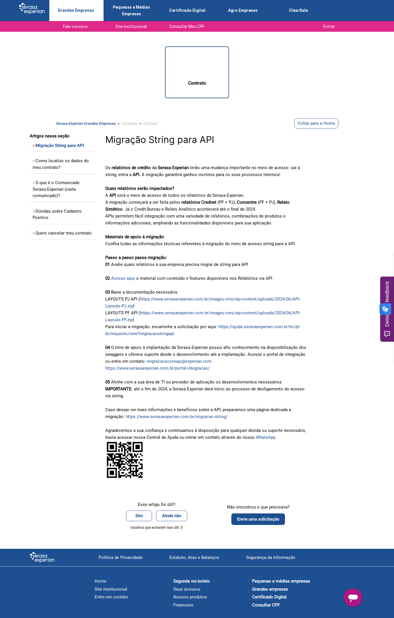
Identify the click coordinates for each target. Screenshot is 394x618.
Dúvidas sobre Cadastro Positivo (57, 214)
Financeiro (183, 605)
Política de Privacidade (120, 557)
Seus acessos (186, 589)
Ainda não (171, 515)
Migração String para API (58, 145)
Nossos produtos (190, 597)
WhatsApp (265, 437)
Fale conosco (75, 26)
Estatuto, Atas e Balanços (194, 557)
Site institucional (131, 26)
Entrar (329, 26)
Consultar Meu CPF (186, 26)
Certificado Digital (187, 10)
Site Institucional (111, 589)
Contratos (129, 123)
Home (100, 581)
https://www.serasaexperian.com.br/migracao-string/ (177, 416)
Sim (139, 515)
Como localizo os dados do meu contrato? (61, 164)
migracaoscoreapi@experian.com (179, 361)
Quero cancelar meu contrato (62, 233)
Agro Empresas (243, 10)
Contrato (150, 123)
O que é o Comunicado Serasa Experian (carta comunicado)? (56, 189)
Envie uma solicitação (258, 519)
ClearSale (298, 10)
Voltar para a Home (316, 123)
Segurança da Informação (270, 557)
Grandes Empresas (76, 10)
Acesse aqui (123, 278)
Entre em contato (111, 597)
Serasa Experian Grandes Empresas (85, 123)
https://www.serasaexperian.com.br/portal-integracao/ (157, 368)
